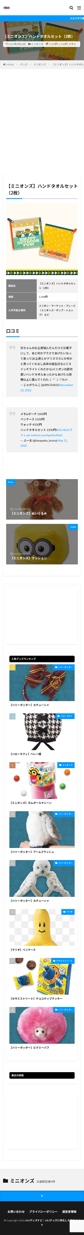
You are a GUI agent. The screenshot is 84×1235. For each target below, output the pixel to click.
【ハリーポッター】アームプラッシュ (31, 852)
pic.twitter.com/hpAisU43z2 (44, 435)
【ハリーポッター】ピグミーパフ (29, 1047)
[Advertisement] (42, 123)
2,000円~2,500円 (58, 44)
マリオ (69, 912)
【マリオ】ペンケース (22, 949)
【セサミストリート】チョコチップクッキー (35, 998)
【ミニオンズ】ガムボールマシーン (30, 802)
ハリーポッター (65, 667)
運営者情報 (69, 1211)
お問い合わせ (16, 1211)
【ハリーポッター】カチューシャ (29, 705)
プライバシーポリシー (43, 1211)
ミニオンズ (37, 44)
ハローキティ (67, 716)
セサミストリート (64, 961)
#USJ (59, 430)
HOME (10, 64)
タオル (72, 44)
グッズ (24, 64)
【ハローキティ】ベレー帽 (25, 754)
